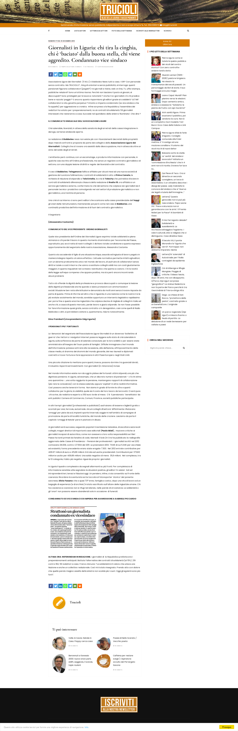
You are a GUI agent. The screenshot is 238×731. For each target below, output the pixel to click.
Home (67, 31)
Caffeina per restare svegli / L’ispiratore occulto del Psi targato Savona (124, 660)
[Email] (75, 74)
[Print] (80, 74)
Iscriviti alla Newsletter (148, 31)
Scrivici (167, 31)
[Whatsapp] (65, 74)
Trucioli (90, 66)
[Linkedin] (60, 74)
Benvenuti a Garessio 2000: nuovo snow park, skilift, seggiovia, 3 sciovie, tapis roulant (81, 660)
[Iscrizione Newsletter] (119, 704)
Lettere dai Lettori (98, 31)
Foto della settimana (122, 31)
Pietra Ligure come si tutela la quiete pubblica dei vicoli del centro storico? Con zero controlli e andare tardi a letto (168, 64)
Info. (87, 727)
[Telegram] (70, 74)
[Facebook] (51, 74)
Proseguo (226, 727)
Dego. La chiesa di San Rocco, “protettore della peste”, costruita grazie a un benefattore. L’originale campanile (169, 301)
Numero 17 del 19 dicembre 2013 (61, 41)
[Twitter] (55, 74)
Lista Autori (80, 31)
